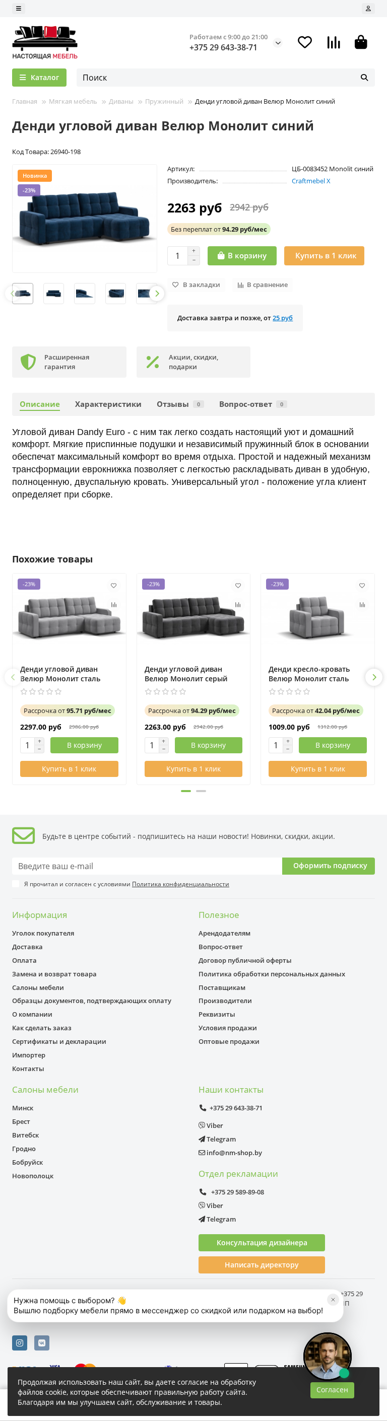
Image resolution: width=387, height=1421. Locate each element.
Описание (40, 404)
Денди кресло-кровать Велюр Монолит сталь (309, 674)
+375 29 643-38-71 (223, 47)
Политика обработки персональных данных (272, 973)
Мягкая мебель (73, 101)
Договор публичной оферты (245, 960)
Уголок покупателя (43, 933)
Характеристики (108, 404)
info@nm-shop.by (233, 1152)
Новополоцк (32, 1175)
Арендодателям (224, 933)
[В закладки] (114, 586)
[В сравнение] (114, 605)
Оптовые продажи (229, 1041)
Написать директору (262, 1264)
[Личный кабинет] (368, 8)
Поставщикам (222, 987)
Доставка (27, 946)
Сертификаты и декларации (59, 1041)
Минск (22, 1107)
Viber (214, 1125)
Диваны (121, 101)
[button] (12, 293)
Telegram (220, 1139)
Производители (225, 1000)
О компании (32, 1014)
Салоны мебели (38, 987)
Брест (21, 1121)
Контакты (28, 1068)
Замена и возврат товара (54, 973)
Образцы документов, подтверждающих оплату (91, 1000)
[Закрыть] (333, 1300)
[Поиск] (364, 77)
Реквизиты (217, 1014)
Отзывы (178, 404)
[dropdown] (18, 8)
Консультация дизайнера (262, 1242)
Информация (39, 914)
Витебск (25, 1135)
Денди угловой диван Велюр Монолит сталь (60, 674)
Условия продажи (228, 1027)
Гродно (24, 1148)
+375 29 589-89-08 (237, 1191)
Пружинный (164, 101)
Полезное (219, 914)
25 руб (283, 317)
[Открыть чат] (327, 1356)
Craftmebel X (311, 180)
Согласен (332, 1389)
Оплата (24, 960)
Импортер (28, 1054)
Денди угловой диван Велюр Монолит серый (186, 674)
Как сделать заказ (42, 1027)
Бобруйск (27, 1162)
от (219, 229)
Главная (24, 101)
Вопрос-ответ (251, 404)
